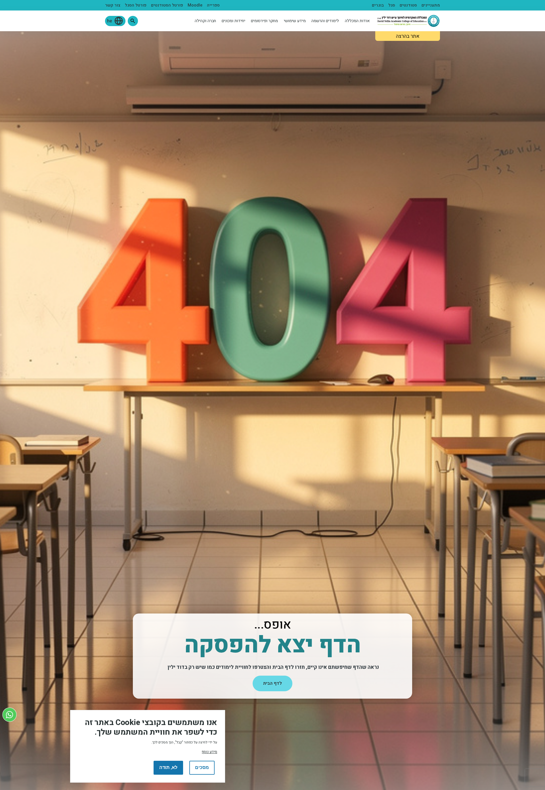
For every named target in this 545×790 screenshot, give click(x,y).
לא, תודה (168, 767)
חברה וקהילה (205, 21)
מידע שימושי (295, 21)
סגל (391, 5)
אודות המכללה (357, 21)
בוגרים (378, 5)
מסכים (202, 767)
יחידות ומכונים (233, 21)
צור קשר (112, 5)
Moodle (195, 5)
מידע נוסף (209, 752)
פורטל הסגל (135, 5)
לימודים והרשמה (325, 21)
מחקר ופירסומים (264, 21)
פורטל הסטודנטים (167, 5)
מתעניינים (431, 5)
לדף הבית (272, 683)
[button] (133, 21)
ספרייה (213, 5)
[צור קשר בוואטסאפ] (9, 714)
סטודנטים (408, 5)
